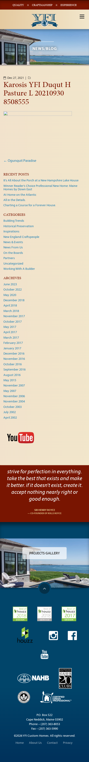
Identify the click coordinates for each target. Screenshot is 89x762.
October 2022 (12, 289)
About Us (35, 743)
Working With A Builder (19, 269)
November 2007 (14, 385)
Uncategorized (13, 263)
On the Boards (13, 253)
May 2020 (9, 295)
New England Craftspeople (21, 237)
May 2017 (9, 327)
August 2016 (12, 375)
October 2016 (12, 364)
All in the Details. (14, 200)
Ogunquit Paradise (19, 160)
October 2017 (12, 321)
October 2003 (12, 407)
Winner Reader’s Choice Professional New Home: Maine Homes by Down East (40, 187)
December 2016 (13, 353)
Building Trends (13, 221)
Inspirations (11, 231)
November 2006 (14, 396)
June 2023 (10, 284)
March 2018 (11, 311)
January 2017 (12, 348)
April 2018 (10, 305)
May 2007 (9, 391)
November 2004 (14, 401)
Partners (9, 258)
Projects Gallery (44, 553)
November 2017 (14, 316)
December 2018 (13, 300)
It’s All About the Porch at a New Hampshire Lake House (41, 180)
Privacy (68, 743)
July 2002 (9, 412)
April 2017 (10, 332)
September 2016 (14, 369)
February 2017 (13, 343)
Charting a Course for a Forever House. (29, 205)
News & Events (13, 242)
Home (20, 743)
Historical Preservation (18, 226)
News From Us (13, 247)
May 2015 (9, 380)
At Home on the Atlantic (19, 195)
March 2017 (11, 337)
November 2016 (14, 359)
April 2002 (10, 417)
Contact (52, 743)
